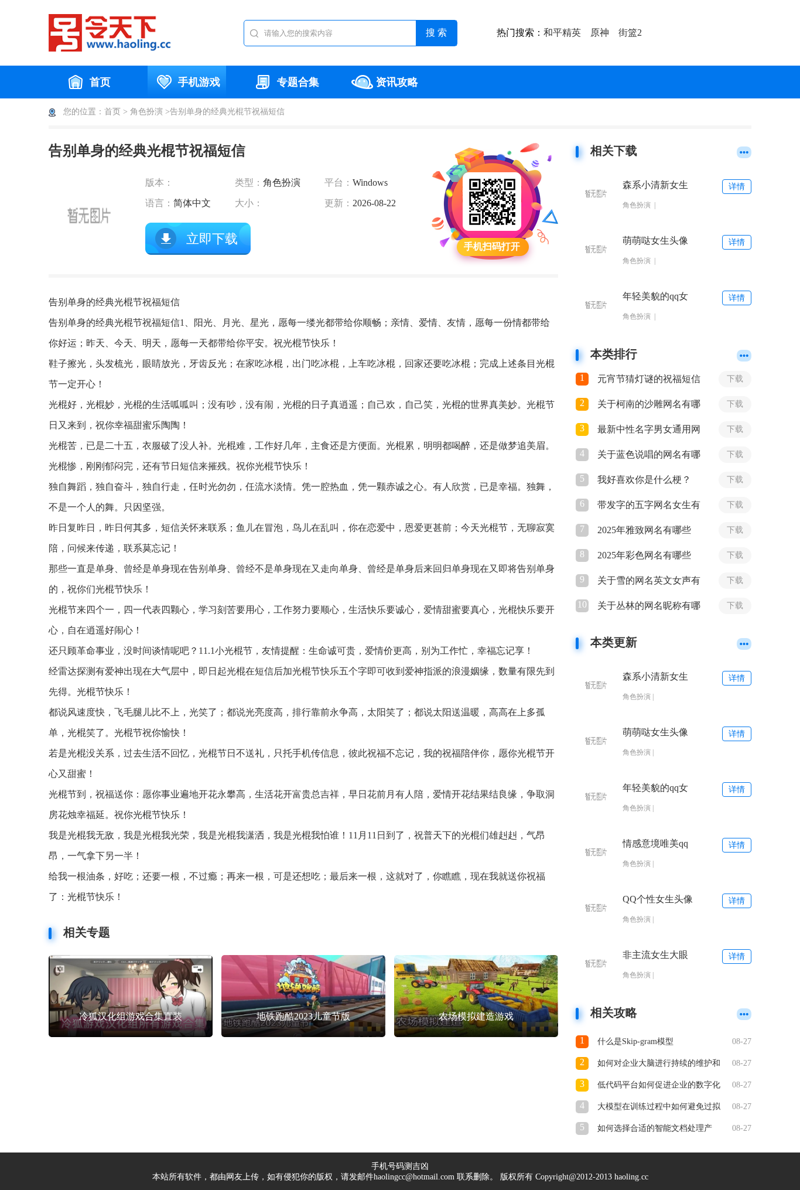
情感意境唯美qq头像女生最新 (655, 844)
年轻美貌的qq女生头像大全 (655, 296)
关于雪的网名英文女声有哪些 (648, 581)
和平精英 (562, 32)
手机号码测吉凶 (400, 1166)
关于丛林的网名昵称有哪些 (648, 606)
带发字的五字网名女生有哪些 (648, 506)
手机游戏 (199, 82)
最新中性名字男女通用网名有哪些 (648, 430)
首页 (100, 82)
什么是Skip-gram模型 (635, 1041)
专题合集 (298, 82)
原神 (599, 32)
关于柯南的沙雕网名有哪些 (648, 405)
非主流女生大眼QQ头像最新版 (655, 955)
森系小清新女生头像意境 (655, 185)
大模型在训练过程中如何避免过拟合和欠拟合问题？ (658, 1107)
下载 (735, 378)
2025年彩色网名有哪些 (644, 555)
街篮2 (630, 32)
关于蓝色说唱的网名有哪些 (648, 455)
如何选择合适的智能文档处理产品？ (654, 1129)
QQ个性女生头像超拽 (658, 899)
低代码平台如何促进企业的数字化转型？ (658, 1086)
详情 (737, 186)
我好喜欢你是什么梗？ (644, 480)
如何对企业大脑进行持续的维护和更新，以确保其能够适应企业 (658, 1064)
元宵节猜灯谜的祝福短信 (648, 379)
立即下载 (212, 238)
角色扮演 (146, 111)
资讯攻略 (397, 82)
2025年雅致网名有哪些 (644, 530)
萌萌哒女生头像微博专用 (655, 241)
